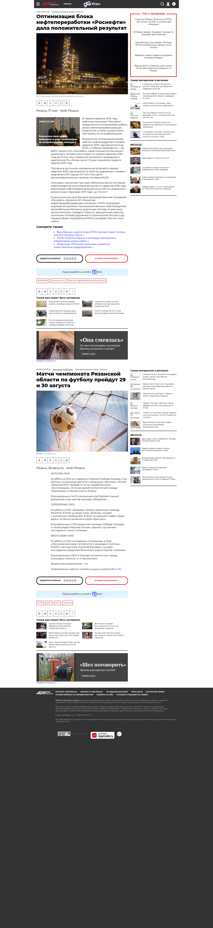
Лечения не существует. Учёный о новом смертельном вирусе (158, 394)
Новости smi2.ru (46, 360)
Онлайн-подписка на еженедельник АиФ (74, 695)
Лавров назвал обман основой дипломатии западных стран (156, 449)
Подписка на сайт (105, 695)
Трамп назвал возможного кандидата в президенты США (159, 178)
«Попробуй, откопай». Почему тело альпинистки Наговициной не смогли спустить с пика (159, 134)
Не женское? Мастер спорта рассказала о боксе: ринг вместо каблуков (109, 635)
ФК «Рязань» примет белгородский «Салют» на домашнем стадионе (106, 626)
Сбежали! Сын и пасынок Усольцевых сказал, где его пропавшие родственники (160, 376)
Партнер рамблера (80, 734)
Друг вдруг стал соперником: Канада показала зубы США (159, 440)
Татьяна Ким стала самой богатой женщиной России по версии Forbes (158, 478)
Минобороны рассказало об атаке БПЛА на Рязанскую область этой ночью (153, 45)
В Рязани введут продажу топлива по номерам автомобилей (153, 33)
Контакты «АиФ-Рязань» (66, 692)
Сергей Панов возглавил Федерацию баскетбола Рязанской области (60, 626)
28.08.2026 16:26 (43, 369)
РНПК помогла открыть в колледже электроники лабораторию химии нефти (85, 239)
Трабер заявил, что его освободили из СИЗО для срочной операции (158, 188)
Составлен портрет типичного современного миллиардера (156, 169)
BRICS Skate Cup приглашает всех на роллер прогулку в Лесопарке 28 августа (64, 635)
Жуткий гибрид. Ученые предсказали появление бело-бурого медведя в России (159, 96)
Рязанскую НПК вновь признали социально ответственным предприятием (82, 246)
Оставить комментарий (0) (107, 258)
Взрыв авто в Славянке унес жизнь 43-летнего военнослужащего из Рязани (153, 68)
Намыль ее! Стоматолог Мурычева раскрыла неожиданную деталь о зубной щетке (158, 386)
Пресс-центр (136, 692)
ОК (119, 569)
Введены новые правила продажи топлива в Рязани (153, 56)
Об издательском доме (117, 692)
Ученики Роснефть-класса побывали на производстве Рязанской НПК (107, 303)
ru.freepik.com (49, 453)
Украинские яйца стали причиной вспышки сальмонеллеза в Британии (158, 149)
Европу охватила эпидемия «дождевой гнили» (154, 469)
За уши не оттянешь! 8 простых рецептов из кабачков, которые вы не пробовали (159, 124)
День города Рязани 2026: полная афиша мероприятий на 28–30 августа (64, 644)
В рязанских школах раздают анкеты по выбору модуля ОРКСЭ (64, 302)
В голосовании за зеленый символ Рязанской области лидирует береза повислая (61, 322)
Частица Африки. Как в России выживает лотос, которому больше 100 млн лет (159, 115)
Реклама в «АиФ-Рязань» (92, 692)
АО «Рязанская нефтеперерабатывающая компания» (60, 96)
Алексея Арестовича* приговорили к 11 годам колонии (158, 459)
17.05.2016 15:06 (42, 12)
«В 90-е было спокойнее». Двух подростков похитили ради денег (158, 104)
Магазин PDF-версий (155, 692)
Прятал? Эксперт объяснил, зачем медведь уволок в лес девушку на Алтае (158, 405)
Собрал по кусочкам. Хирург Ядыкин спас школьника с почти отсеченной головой (159, 415)
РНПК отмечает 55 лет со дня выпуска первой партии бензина (109, 312)
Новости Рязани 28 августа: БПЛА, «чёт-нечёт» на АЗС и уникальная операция (153, 22)
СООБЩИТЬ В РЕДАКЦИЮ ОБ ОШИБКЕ (132, 695)
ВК (113, 569)
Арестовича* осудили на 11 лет (155, 158)
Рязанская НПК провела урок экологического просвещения (63, 312)
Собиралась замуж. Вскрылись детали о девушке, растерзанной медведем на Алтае (158, 86)
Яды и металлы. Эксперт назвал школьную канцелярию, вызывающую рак (157, 424)
